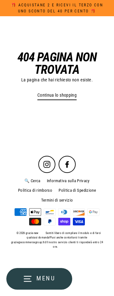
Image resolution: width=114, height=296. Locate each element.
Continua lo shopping (57, 95)
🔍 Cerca (32, 180)
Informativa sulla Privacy (68, 180)
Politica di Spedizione (77, 190)
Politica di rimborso (35, 190)
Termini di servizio (57, 200)
